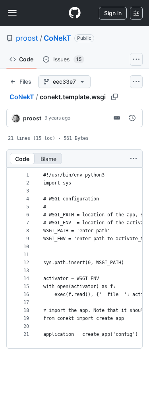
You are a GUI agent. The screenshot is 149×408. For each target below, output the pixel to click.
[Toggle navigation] (12, 13)
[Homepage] (74, 13)
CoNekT (57, 38)
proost (27, 38)
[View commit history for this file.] (132, 118)
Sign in (113, 13)
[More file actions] (133, 158)
